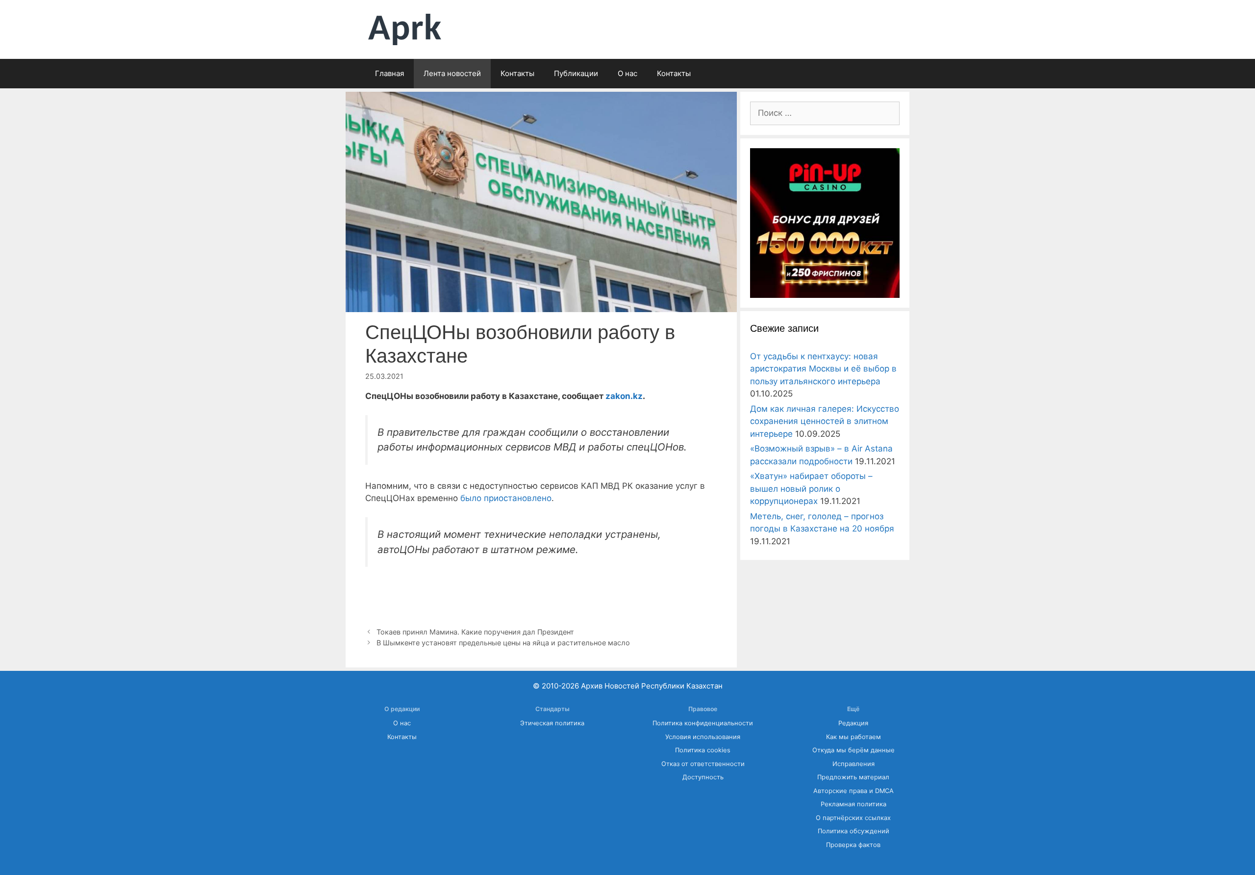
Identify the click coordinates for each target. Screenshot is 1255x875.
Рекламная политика (853, 804)
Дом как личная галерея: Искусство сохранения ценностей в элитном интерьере (824, 421)
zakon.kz (624, 396)
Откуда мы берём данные (853, 750)
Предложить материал (853, 777)
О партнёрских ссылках (853, 818)
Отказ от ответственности (703, 764)
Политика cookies (702, 750)
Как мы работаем (853, 737)
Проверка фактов (853, 844)
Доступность (703, 777)
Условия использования (702, 737)
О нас (627, 73)
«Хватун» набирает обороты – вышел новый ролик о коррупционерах (811, 488)
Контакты (517, 73)
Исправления (853, 764)
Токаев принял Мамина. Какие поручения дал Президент (477, 632)
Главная (389, 73)
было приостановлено (506, 498)
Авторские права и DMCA (853, 791)
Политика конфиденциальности (703, 723)
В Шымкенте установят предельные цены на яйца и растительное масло (503, 642)
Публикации (576, 73)
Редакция (853, 723)
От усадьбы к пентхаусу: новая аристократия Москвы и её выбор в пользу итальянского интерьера (823, 368)
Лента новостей (452, 73)
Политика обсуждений (853, 831)
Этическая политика (552, 723)
